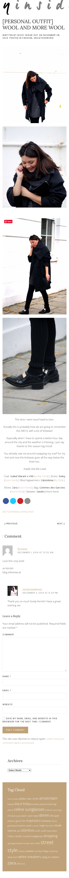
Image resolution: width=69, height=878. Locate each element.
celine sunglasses (29, 809)
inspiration (33, 820)
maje (42, 825)
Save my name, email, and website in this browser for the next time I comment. (30, 720)
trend (24, 511)
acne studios (13, 799)
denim (44, 815)
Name (7, 676)
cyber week (33, 815)
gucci (18, 820)
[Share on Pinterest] (20, 501)
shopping (50, 836)
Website (8, 704)
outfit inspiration (49, 830)
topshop (54, 851)
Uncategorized (44, 38)
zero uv (21, 863)
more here (11, 480)
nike (18, 831)
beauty (11, 804)
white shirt (13, 857)
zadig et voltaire (50, 857)
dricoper (54, 815)
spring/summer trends (18, 843)
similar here (41, 476)
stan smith (35, 843)
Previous (12, 523)
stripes (21, 851)
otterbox (27, 830)
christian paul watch (17, 815)
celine (10, 809)
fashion (11, 820)
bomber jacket (38, 804)
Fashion (27, 38)
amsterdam (48, 798)
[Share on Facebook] (6, 501)
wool (30, 511)
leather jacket (25, 825)
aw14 (6, 511)
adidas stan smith (29, 798)
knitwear (14, 511)
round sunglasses (33, 836)
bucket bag (51, 804)
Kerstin (22, 549)
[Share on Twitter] (13, 501)
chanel (48, 809)
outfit (37, 830)
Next (60, 523)
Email (7, 690)
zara (12, 863)
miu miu (49, 825)
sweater (29, 851)
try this (58, 480)
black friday (22, 804)
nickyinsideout (32, 589)
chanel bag (56, 810)
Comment (8, 634)
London (35, 826)
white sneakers (29, 856)
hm (24, 820)
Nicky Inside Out (27, 35)
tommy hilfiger (42, 851)
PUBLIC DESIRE (15, 836)
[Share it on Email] (27, 501)
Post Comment (15, 730)
